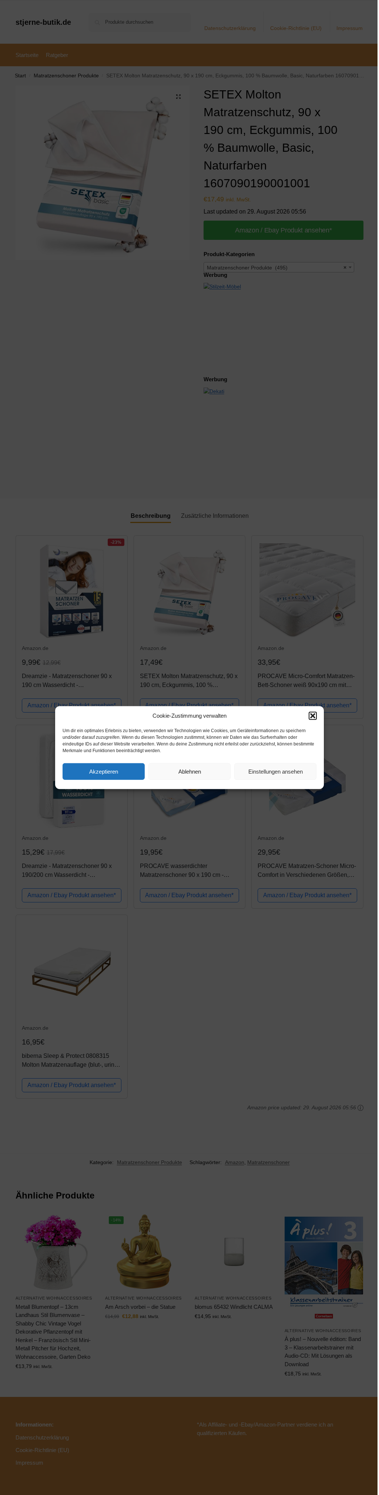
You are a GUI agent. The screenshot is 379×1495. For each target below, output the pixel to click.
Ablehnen (189, 771)
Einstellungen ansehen (275, 771)
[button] (312, 716)
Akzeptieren (103, 771)
